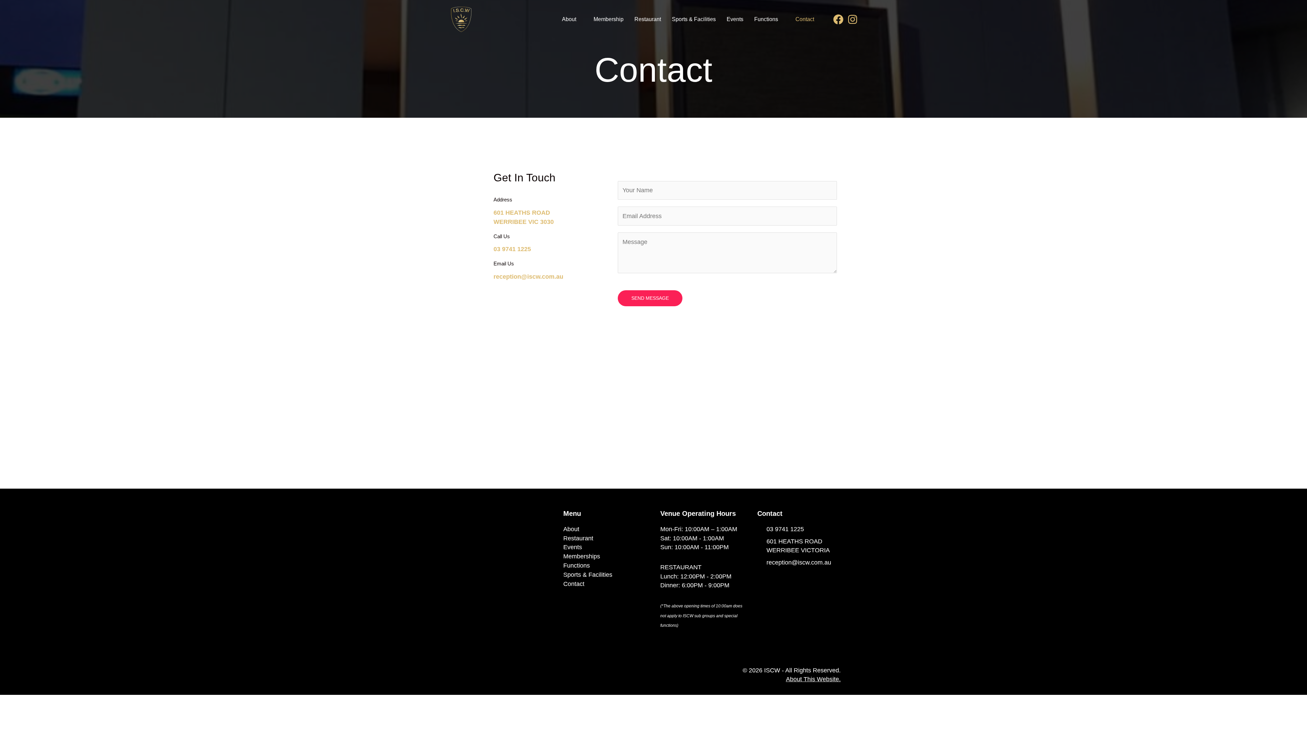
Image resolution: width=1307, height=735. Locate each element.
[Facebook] (838, 19)
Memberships (581, 556)
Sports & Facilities (694, 19)
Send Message (650, 298)
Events (735, 19)
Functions (766, 19)
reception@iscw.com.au (528, 276)
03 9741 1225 (512, 249)
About (569, 19)
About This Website (812, 679)
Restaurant (647, 19)
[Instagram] (853, 19)
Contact (804, 19)
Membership (609, 19)
